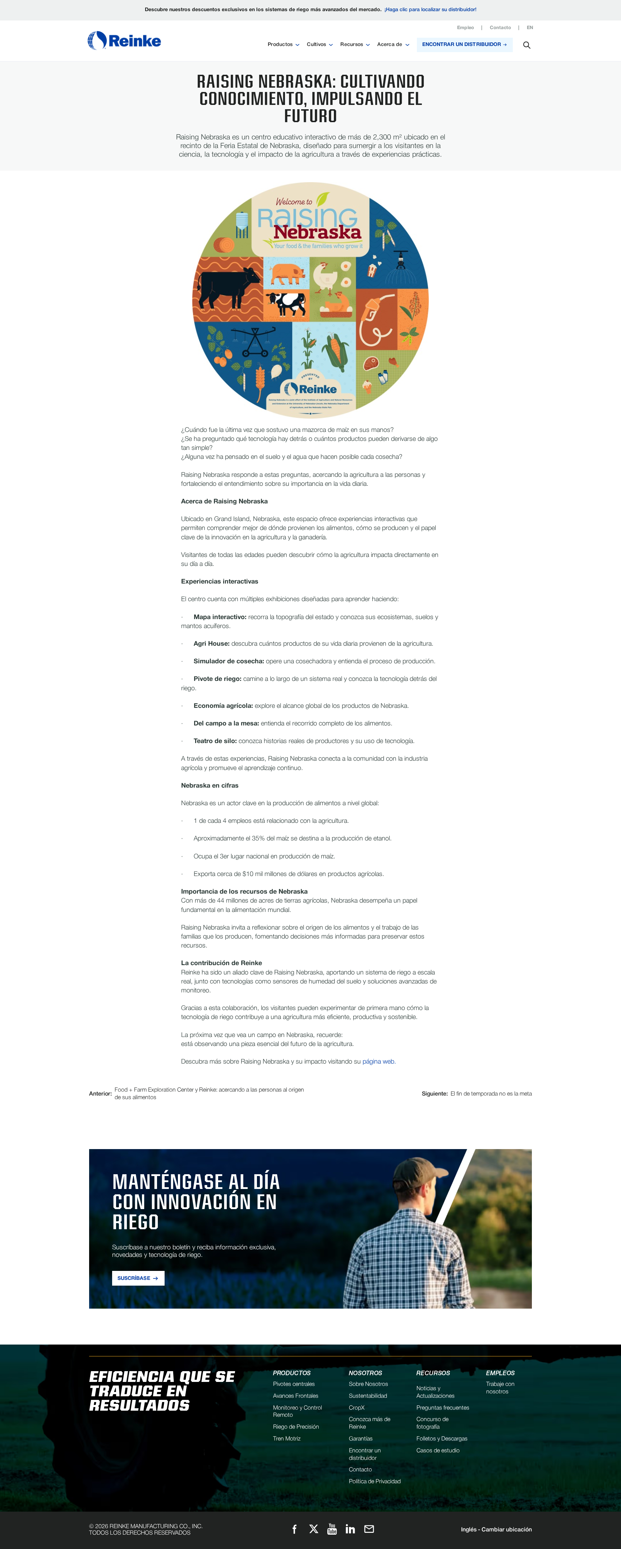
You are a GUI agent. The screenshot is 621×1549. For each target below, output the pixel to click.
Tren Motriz (286, 1439)
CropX (356, 1408)
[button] (284, 45)
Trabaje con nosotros (500, 1388)
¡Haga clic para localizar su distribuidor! (431, 10)
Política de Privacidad (375, 1481)
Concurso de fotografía (432, 1423)
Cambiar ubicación (496, 1529)
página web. (379, 1062)
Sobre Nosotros (368, 1384)
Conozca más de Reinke (369, 1423)
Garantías (361, 1439)
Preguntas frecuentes (443, 1408)
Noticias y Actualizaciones (436, 1392)
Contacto (500, 28)
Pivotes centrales (294, 1384)
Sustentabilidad (368, 1396)
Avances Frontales (295, 1396)
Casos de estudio (438, 1450)
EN (530, 28)
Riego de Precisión (296, 1427)
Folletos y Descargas (442, 1439)
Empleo (465, 28)
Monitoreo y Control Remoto (297, 1412)
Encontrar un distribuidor (365, 1454)
